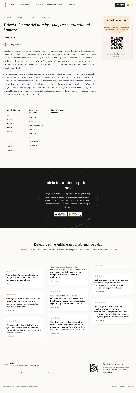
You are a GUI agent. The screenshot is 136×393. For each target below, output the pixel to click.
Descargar (120, 5)
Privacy (122, 387)
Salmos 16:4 (33, 133)
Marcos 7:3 (10, 123)
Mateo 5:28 (32, 118)
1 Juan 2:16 (32, 153)
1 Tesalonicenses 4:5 (36, 126)
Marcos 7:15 (33, 122)
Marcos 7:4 (10, 127)
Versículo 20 (45, 17)
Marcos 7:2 (10, 119)
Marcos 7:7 (10, 139)
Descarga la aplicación (113, 364)
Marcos (19, 17)
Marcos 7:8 (10, 143)
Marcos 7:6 (10, 135)
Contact (130, 387)
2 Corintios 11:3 (34, 137)
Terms (114, 387)
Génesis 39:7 (33, 141)
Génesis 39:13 (33, 145)
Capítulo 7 (31, 17)
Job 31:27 (32, 149)
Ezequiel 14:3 (33, 130)
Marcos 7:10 (11, 151)
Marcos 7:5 (10, 131)
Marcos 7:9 (10, 147)
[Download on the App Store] (60, 214)
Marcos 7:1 (10, 115)
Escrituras (7, 17)
